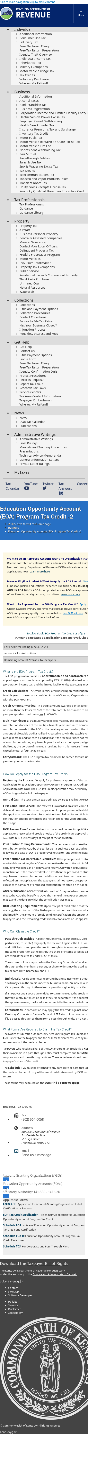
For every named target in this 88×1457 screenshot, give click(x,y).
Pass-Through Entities (34, 158)
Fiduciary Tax (28, 42)
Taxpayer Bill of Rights (47, 1263)
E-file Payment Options (35, 355)
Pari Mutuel (27, 154)
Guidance (26, 208)
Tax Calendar (12, 486)
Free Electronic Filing (34, 46)
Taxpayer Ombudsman (35, 400)
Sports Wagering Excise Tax (38, 166)
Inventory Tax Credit (33, 133)
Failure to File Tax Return (36, 321)
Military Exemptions (33, 67)
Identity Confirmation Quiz (38, 371)
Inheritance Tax (30, 63)
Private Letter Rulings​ (34, 464)
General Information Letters (39, 459)
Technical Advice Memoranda (40, 455)
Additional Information (35, 34)
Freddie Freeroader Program (39, 254)
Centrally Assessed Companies (40, 238)
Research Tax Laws (32, 388)
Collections (24, 300)
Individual (23, 29)
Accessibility (15, 1313)
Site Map (13, 1291)
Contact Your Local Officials (38, 246)
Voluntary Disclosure (34, 79)
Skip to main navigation (14, 2)
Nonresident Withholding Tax (40, 150)
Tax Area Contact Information (40, 396)
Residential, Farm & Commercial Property (48, 275)
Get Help (21, 342)
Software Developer (20, 1295)
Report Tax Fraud (31, 384)
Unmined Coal (29, 283)
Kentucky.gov (8, 1432)
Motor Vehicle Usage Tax (36, 71)
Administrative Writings (35, 434)
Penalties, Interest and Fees (38, 333)
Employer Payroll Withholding (40, 121)
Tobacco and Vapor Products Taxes (43, 179)
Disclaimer (14, 1309)
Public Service (29, 271)
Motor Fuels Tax (30, 137)
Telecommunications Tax (36, 175)
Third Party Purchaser (34, 279)
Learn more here (39, 571)
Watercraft (26, 291)
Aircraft (24, 230)
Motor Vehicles (30, 258)
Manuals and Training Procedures (43, 447)
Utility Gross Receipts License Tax (42, 187)
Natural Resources (32, 287)
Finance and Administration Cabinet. (55, 1274)
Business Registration (34, 109)
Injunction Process (32, 329)
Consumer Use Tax (32, 38)
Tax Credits (27, 75)
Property (21, 221)
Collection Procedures (34, 313)
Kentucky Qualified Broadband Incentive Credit (52, 191)
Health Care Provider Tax (36, 125)
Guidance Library (31, 212)
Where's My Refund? (33, 83)
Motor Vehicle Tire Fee (35, 146)
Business (22, 91)
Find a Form (27, 359)
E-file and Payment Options (38, 309)
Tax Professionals (29, 199)
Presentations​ (29, 451)
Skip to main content (42, 2)
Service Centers (30, 392)
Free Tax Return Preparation (39, 50)
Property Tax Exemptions (37, 267)
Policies (12, 1301)
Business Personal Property (38, 234)
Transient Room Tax (33, 183)
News (19, 412)
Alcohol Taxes (29, 100)
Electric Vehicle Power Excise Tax (42, 117)
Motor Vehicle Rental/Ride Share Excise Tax (49, 142)
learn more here (70, 594)
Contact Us (27, 351)
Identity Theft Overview (36, 54)
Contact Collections (32, 317)
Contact (13, 1288)
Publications (28, 426)
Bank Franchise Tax (32, 105)
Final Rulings (28, 443)
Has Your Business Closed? (38, 325)
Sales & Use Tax (30, 162)
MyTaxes (21, 472)
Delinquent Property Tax (36, 250)
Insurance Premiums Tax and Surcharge (47, 129)
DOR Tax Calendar (32, 422)
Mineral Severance (32, 242)
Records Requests (31, 380)
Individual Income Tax (35, 58)
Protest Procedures (32, 375)
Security (13, 1305)
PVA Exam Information (35, 263)
